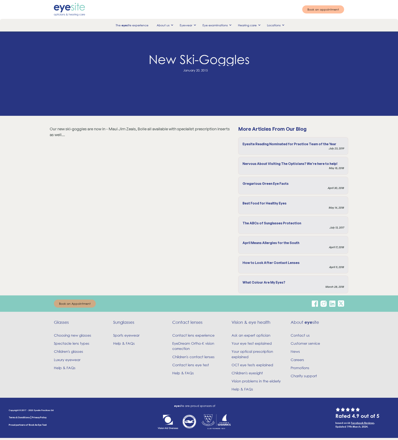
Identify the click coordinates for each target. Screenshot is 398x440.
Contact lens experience (193, 335)
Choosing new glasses (72, 335)
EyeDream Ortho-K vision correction (193, 346)
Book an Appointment (75, 304)
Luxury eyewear (67, 360)
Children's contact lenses (193, 357)
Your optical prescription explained (252, 354)
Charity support (304, 376)
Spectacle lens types (71, 343)
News (295, 351)
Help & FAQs (64, 368)
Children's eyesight (247, 373)
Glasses (61, 322)
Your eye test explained (252, 343)
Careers (297, 360)
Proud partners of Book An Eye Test (28, 425)
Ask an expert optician (251, 335)
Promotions (300, 368)
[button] (164, 25)
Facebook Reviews (362, 422)
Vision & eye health (251, 322)
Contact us (300, 335)
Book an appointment (323, 9)
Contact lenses (187, 322)
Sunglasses (123, 322)
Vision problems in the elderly (256, 381)
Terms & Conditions (19, 417)
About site (305, 322)
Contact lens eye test (190, 365)
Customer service (305, 343)
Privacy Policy (39, 417)
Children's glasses (68, 351)
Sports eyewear (126, 335)
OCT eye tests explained (252, 365)
